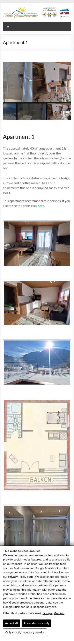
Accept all (11, 623)
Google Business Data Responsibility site (29, 606)
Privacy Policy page (21, 576)
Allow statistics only (36, 623)
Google (47, 613)
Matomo (59, 613)
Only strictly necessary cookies (25, 632)
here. (41, 206)
